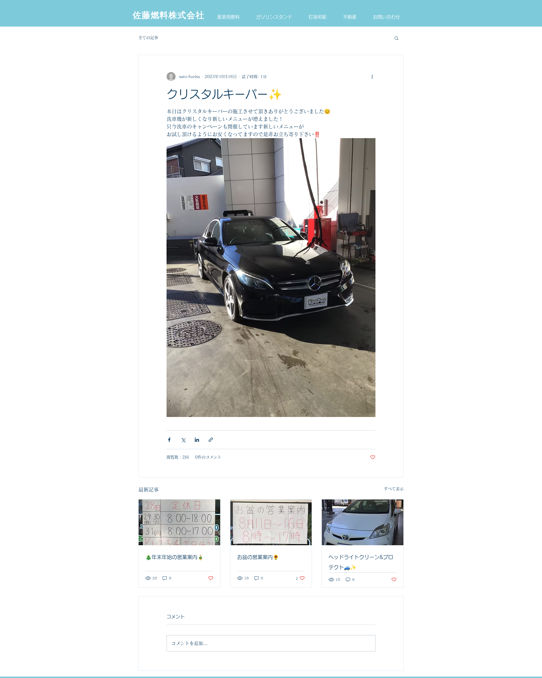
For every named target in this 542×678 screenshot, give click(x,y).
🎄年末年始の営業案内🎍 (174, 557)
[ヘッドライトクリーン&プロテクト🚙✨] (362, 522)
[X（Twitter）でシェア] (183, 439)
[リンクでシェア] (210, 439)
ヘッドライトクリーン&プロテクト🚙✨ (361, 562)
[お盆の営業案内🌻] (271, 522)
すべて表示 (394, 489)
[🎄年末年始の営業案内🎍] (179, 522)
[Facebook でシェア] (169, 439)
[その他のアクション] (372, 76)
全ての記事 (148, 38)
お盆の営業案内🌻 (258, 557)
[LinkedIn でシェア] (197, 439)
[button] (396, 38)
